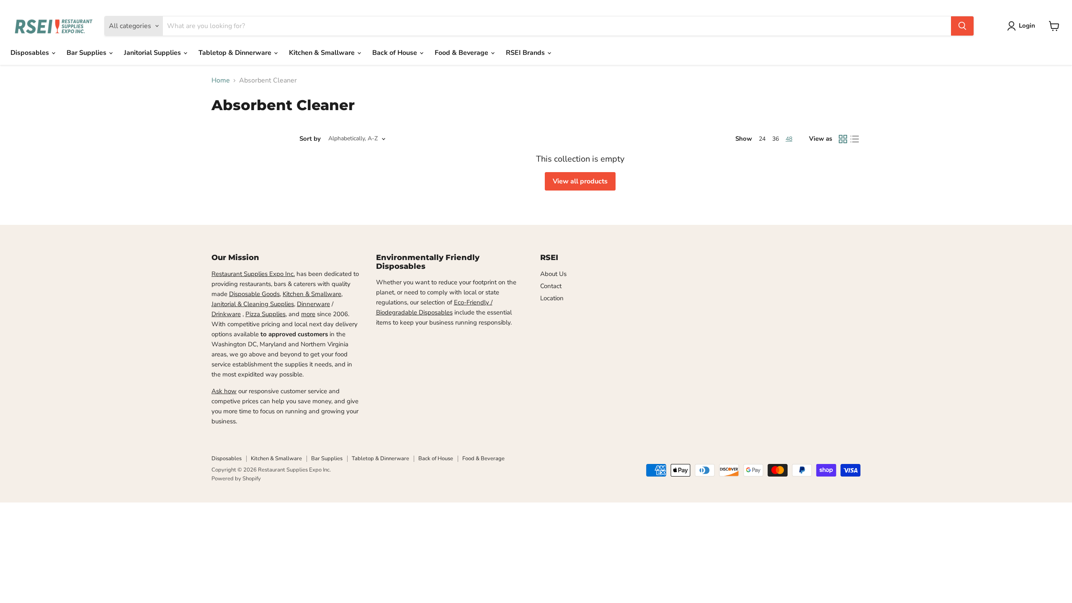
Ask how (224, 391)
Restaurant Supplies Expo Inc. (253, 274)
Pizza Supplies (265, 314)
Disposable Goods (254, 294)
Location (552, 298)
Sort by (310, 138)
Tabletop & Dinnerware (235, 52)
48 (789, 139)
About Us (553, 274)
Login (1027, 25)
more (308, 314)
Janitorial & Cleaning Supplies (252, 304)
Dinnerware (313, 304)
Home (220, 80)
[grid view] (843, 139)
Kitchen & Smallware (322, 52)
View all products (580, 181)
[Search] (962, 26)
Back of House (395, 52)
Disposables (30, 52)
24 (762, 139)
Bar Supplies (87, 52)
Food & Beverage (462, 52)
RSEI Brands (526, 52)
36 (775, 139)
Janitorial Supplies (153, 52)
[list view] (855, 139)
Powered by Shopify (236, 478)
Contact (551, 286)
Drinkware (226, 314)
